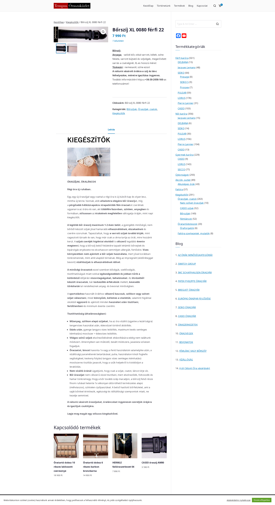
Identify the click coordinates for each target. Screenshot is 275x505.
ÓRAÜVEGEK (186, 333)
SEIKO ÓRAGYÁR (187, 307)
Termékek (179, 5)
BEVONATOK (186, 342)
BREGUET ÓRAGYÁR (189, 289)
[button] (103, 31)
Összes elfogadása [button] (262, 500)
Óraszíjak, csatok (147, 109)
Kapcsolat (202, 5)
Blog (190, 5)
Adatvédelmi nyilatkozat (239, 500)
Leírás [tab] (111, 129)
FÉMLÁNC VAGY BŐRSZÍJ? (193, 351)
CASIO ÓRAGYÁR (187, 316)
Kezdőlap (148, 5)
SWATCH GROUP (187, 263)
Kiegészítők (72, 22)
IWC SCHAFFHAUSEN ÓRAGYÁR (195, 272)
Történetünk (164, 5)
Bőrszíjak (132, 109)
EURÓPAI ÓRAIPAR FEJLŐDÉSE (194, 298)
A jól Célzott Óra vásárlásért (194, 368)
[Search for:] (198, 24)
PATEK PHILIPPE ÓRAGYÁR (192, 281)
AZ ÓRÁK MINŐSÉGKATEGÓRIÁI (195, 255)
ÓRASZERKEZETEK (188, 324)
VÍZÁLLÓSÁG (186, 359)
